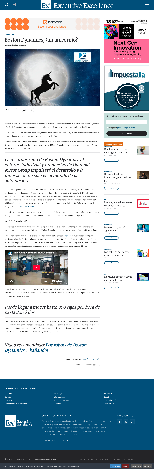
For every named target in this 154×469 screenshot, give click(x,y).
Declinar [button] (125, 466)
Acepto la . (122, 128)
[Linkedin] (132, 421)
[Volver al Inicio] (77, 4)
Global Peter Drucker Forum (16, 404)
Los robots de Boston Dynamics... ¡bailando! (45, 348)
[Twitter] (126, 421)
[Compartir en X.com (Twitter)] (7, 110)
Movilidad (108, 393)
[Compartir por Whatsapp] (32, 110)
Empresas (9, 34)
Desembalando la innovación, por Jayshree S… (117, 177)
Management (59, 397)
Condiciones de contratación (121, 459)
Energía (8, 397)
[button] (7, 4)
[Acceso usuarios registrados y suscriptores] (14, 4)
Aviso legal (104, 459)
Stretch (67, 236)
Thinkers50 (109, 404)
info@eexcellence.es (59, 440)
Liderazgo (58, 393)
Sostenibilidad (110, 400)
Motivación (59, 404)
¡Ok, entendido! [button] (115, 466)
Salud (106, 397)
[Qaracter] (52, 24)
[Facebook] (119, 421)
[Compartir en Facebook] (15, 110)
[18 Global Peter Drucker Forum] (126, 40)
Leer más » (111, 160)
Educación (9, 393)
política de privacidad (126, 128)
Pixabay (94, 359)
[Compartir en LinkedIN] (24, 110)
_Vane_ (84, 359)
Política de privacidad (89, 459)
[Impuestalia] (126, 88)
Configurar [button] (147, 466)
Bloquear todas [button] (136, 466)
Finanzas (8, 400)
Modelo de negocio (62, 400)
